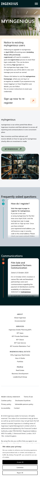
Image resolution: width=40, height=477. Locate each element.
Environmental (20, 321)
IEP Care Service (20, 343)
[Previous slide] (3, 200)
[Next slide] (3, 204)
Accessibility (5, 408)
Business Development (20, 374)
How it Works (20, 358)
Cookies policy (6, 400)
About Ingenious (20, 318)
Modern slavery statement (10, 397)
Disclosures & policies (22, 400)
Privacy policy (6, 404)
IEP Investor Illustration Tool (20, 346)
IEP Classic (20, 340)
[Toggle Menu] (36, 4)
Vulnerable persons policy (24, 404)
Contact (17, 408)
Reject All (20, 473)
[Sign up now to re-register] (33, 100)
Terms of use (28, 397)
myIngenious (12, 149)
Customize (20, 467)
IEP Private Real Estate (20, 336)
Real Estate (20, 370)
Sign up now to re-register (14, 100)
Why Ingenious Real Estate (20, 355)
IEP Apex (20, 333)
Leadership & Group (20, 377)
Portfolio (20, 362)
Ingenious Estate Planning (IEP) (20, 330)
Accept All (20, 462)
